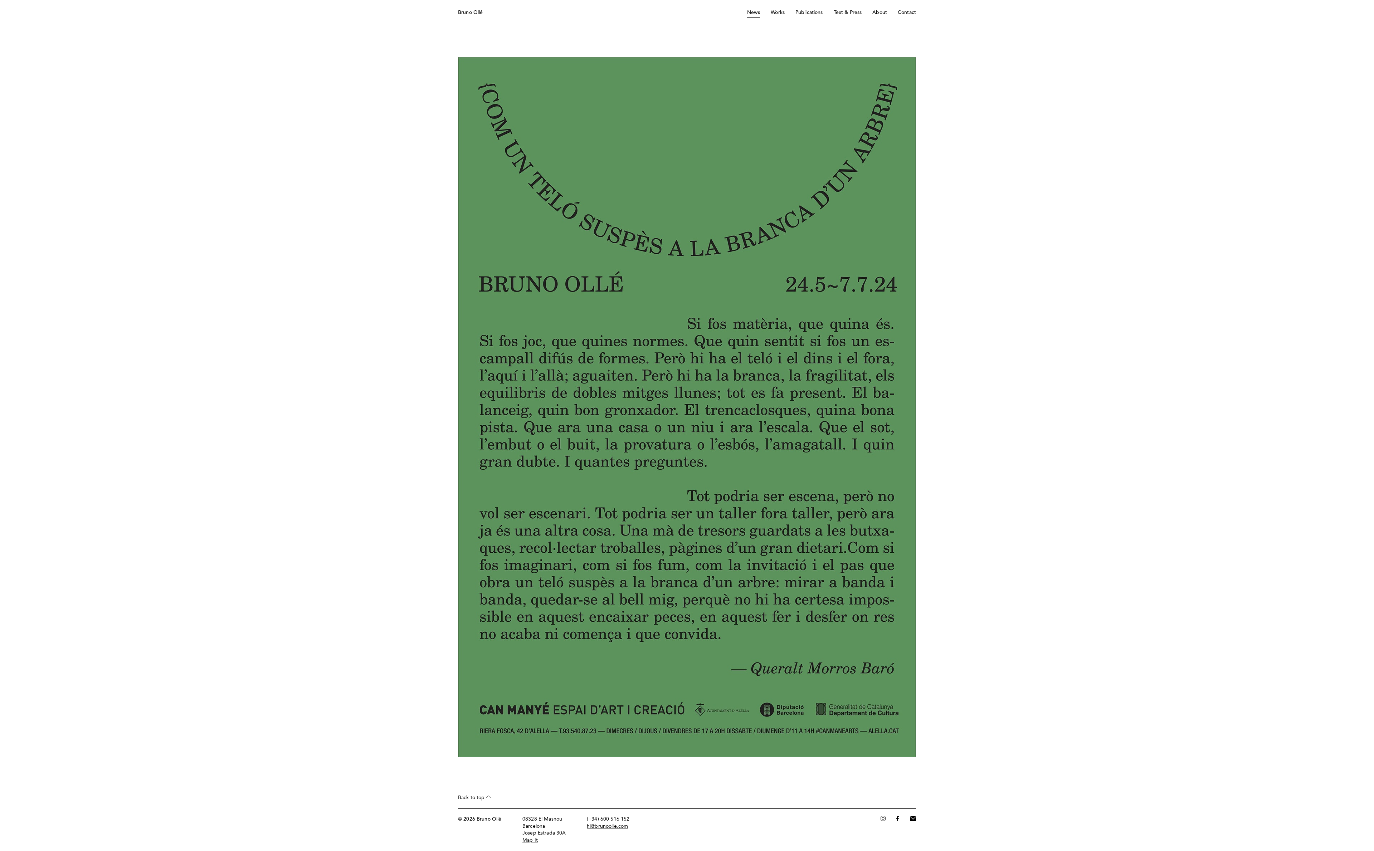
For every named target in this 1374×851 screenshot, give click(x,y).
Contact (907, 12)
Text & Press (848, 12)
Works (778, 12)
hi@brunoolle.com (607, 826)
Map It (530, 840)
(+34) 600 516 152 (608, 819)
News (753, 12)
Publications (809, 12)
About (879, 12)
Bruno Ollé (470, 12)
